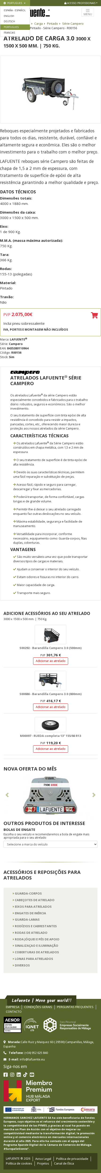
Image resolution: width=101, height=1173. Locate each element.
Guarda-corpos (28, 893)
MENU (88, 14)
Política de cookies (19, 1163)
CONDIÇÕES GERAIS (38, 1007)
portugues (14, 3)
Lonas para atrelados (34, 959)
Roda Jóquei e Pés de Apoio (37, 939)
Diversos (22, 965)
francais (9, 32)
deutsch (9, 21)
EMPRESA (12, 1007)
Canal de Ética (64, 1163)
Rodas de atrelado (31, 933)
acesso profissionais (80, 3)
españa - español (15, 10)
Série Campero (73, 23)
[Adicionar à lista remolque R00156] (94, 315)
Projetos (43, 1163)
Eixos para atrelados (33, 906)
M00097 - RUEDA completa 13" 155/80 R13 (50, 736)
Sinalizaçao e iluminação (36, 945)
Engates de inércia (30, 913)
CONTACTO (14, 1011)
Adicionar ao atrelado (51, 661)
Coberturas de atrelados (37, 952)
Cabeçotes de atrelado (34, 900)
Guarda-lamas (27, 919)
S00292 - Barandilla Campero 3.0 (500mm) (50, 648)
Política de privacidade (72, 1159)
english (9, 16)
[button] (7, 796)
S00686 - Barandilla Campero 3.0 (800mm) (50, 694)
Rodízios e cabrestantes (36, 926)
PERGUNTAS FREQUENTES (75, 1007)
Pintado (52, 23)
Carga (38, 23)
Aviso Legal (43, 1159)
